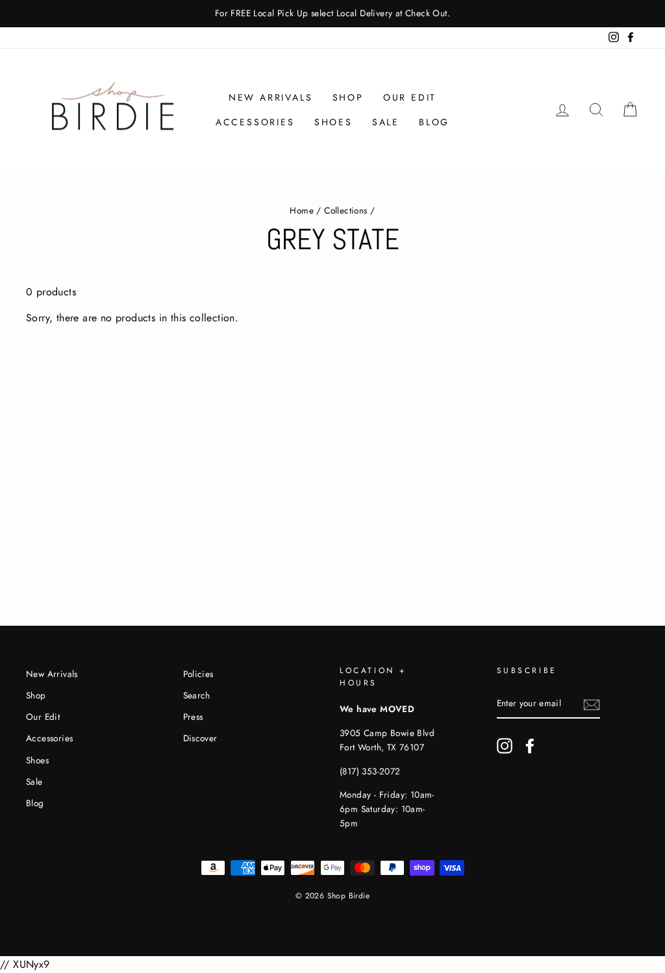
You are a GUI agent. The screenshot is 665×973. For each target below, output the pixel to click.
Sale (385, 122)
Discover (200, 738)
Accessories (255, 122)
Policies (198, 673)
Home (302, 210)
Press (193, 716)
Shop (348, 97)
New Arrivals (271, 97)
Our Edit (409, 97)
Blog (434, 122)
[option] (332, 13)
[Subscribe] (591, 704)
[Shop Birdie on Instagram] (504, 746)
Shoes (333, 122)
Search (196, 695)
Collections (345, 210)
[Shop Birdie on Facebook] (530, 746)
